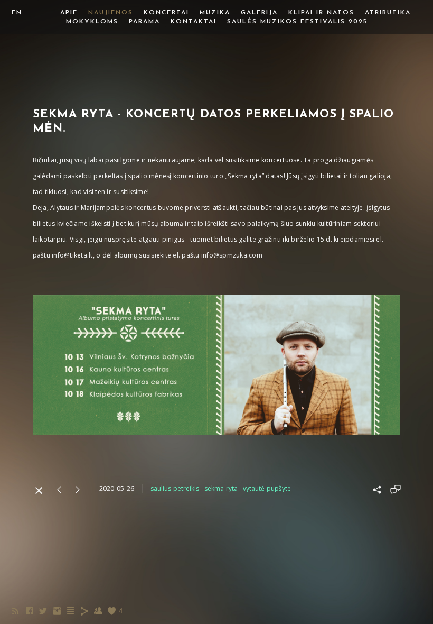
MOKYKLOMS (92, 22)
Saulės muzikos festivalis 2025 (297, 22)
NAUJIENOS (110, 13)
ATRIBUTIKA (388, 13)
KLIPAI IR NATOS (321, 13)
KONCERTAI (166, 13)
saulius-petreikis (174, 488)
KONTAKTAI (193, 22)
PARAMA (144, 22)
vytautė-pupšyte (267, 488)
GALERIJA (259, 13)
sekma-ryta (221, 488)
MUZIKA (215, 13)
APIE (69, 13)
